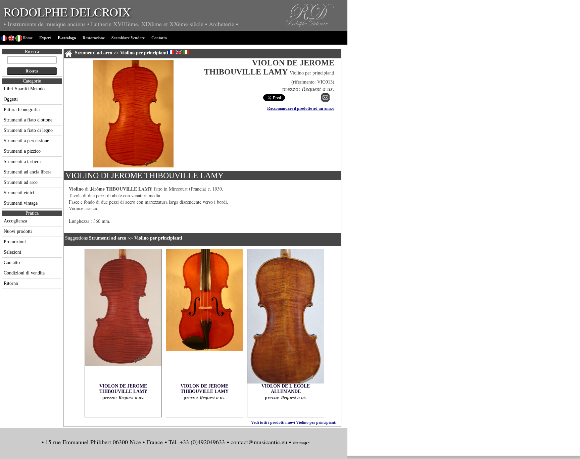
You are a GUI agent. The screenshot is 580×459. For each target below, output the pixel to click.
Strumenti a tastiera (22, 161)
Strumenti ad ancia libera (27, 171)
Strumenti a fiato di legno (28, 130)
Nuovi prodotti (18, 231)
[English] (179, 52)
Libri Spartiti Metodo (24, 88)
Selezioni (12, 252)
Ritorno (11, 283)
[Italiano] (186, 52)
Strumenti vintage (21, 203)
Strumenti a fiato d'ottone (28, 119)
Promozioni (15, 241)
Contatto (12, 262)
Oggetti (11, 99)
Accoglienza (15, 220)
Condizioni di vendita (24, 272)
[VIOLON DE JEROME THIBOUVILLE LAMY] (123, 316)
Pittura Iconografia (22, 109)
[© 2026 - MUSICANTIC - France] (133, 166)
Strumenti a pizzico (22, 151)
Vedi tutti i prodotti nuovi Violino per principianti (293, 422)
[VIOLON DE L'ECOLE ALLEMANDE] (285, 316)
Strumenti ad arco (21, 182)
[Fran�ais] (171, 52)
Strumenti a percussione (26, 140)
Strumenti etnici (19, 192)
